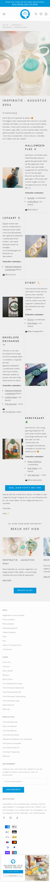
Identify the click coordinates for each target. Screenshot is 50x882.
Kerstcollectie (8, 705)
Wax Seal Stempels (11, 735)
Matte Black (32, 201)
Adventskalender (10, 722)
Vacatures (7, 649)
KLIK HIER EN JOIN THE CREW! (25, 4)
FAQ (4, 636)
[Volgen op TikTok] (17, 817)
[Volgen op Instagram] (10, 817)
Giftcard (6, 756)
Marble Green (11, 397)
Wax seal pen (11, 404)
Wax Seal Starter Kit (11, 747)
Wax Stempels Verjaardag (14, 696)
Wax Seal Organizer (11, 752)
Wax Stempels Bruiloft (12, 692)
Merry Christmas (34, 461)
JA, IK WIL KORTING (13, 871)
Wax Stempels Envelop (12, 683)
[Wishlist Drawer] (41, 14)
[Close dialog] (47, 857)
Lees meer (7, 580)
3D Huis (30, 319)
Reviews (6, 675)
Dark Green (32, 323)
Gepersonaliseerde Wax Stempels (17, 739)
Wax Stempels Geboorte (13, 688)
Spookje (30, 198)
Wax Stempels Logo (11, 701)
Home (5, 25)
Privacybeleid (9, 619)
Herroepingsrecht (10, 628)
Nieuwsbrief (8, 671)
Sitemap (6, 709)
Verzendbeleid (9, 632)
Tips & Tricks (7, 679)
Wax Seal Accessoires (12, 743)
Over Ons (7, 662)
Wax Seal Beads (10, 730)
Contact (6, 666)
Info (4, 641)
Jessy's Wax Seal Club (12, 645)
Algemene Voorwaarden (13, 615)
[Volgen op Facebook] (4, 817)
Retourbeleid (8, 624)
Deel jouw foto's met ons (25, 488)
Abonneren (13, 790)
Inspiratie (16, 25)
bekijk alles (25, 590)
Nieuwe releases (10, 726)
